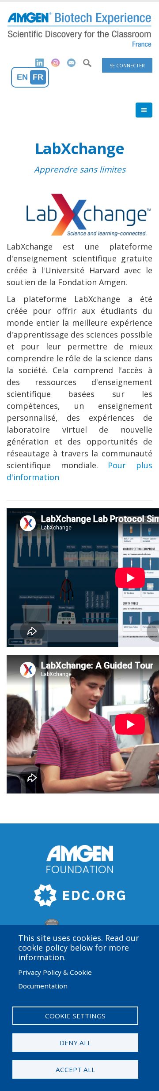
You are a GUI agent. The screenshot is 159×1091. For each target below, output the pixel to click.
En (22, 77)
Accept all (75, 1069)
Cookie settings (75, 1015)
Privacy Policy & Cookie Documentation (55, 979)
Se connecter (127, 65)
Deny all (75, 1042)
